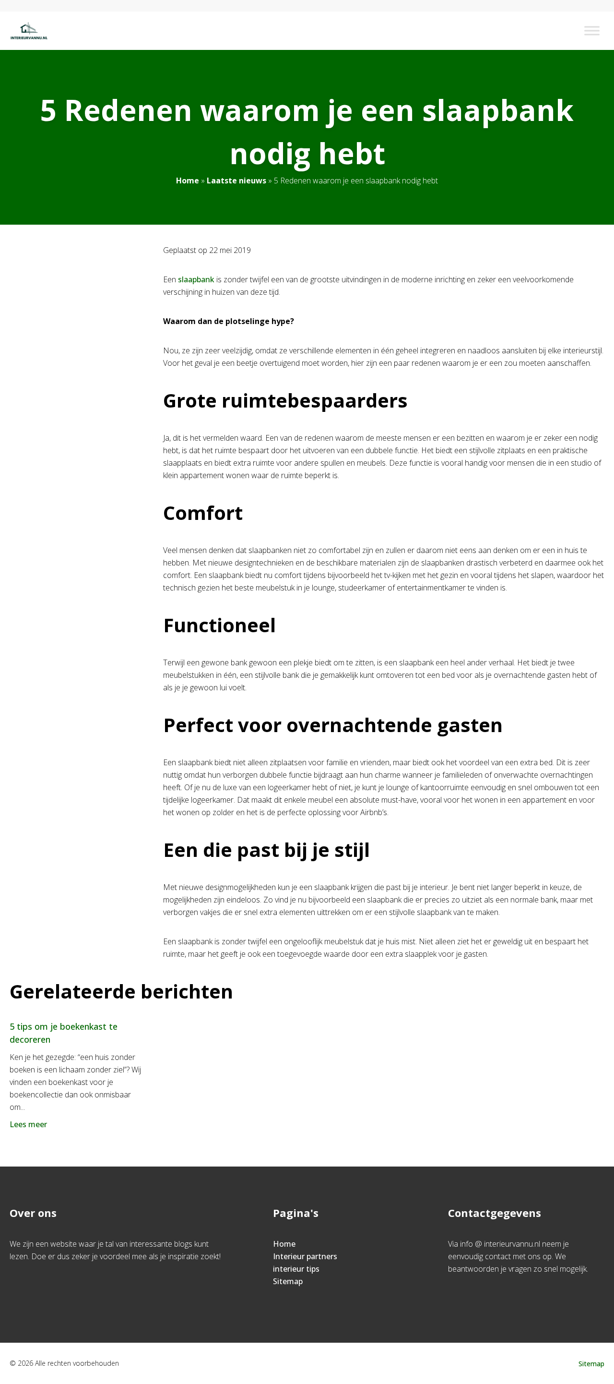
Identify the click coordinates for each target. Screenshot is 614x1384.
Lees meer (28, 1124)
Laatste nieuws (236, 180)
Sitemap (288, 1281)
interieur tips (296, 1269)
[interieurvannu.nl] (29, 30)
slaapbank (196, 279)
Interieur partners (305, 1256)
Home (187, 180)
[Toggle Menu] (592, 30)
